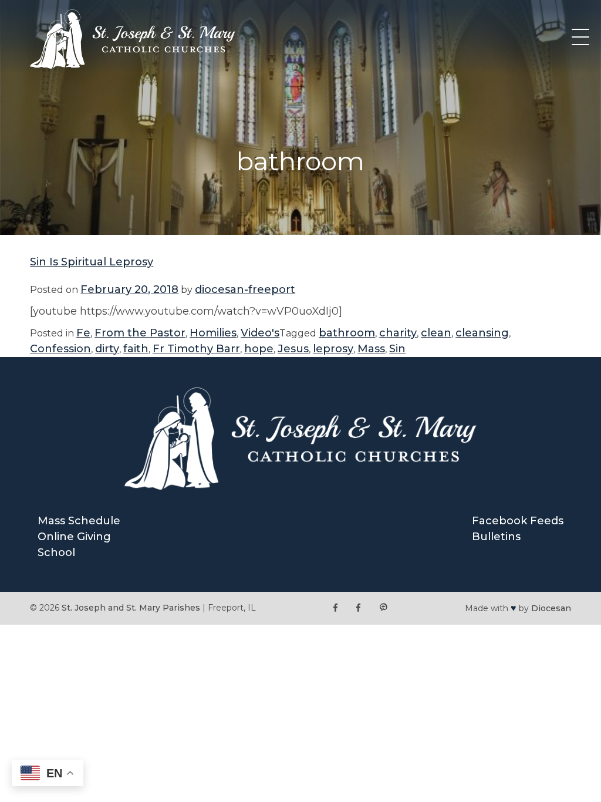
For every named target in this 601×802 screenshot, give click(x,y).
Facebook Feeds (517, 520)
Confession (60, 348)
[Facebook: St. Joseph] (335, 608)
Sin (397, 348)
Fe (83, 332)
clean (436, 332)
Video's (260, 332)
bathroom (347, 332)
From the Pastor (139, 332)
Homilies (213, 332)
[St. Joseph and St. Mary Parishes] (132, 65)
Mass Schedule (79, 520)
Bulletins (496, 536)
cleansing (482, 332)
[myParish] (383, 608)
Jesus (293, 348)
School (56, 552)
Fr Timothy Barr (196, 348)
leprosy (333, 348)
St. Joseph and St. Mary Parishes (131, 607)
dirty (107, 348)
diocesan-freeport (245, 289)
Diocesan (551, 608)
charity (398, 332)
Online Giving (74, 536)
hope (259, 348)
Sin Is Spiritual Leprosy (91, 261)
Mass (371, 348)
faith (135, 348)
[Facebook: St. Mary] (358, 608)
